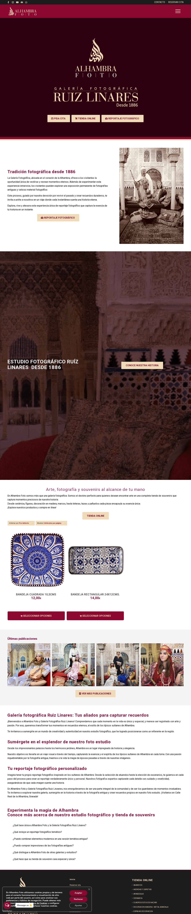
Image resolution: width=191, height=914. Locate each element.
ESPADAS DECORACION (143, 911)
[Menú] (177, 11)
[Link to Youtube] (17, 2)
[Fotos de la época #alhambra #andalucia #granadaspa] (162, 664)
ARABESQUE (138, 894)
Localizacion (75, 895)
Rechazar (78, 899)
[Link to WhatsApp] (26, 2)
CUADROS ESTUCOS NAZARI (145, 902)
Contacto (74, 890)
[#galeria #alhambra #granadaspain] (117, 664)
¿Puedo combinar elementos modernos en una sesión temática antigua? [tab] (50, 838)
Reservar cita (75, 885)
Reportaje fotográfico (79, 906)
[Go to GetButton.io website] (7, 911)
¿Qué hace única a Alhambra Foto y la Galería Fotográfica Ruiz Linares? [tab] (49, 825)
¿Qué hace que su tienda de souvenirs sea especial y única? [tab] (44, 859)
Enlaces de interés (77, 901)
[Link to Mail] (22, 2)
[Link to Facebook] (8, 2)
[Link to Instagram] (13, 2)
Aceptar (78, 893)
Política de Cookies (38, 903)
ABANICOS (137, 885)
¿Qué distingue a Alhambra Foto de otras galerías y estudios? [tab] (45, 852)
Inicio (72, 879)
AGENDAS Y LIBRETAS (142, 889)
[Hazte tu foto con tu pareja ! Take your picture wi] (73, 664)
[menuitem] (160, 2)
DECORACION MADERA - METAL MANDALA (150, 907)
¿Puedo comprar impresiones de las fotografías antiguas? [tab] (43, 845)
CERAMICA (137, 898)
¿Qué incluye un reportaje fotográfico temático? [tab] (37, 832)
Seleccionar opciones (37, 615)
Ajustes (78, 905)
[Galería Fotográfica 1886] (22, 11)
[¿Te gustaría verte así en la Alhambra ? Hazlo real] (28, 664)
